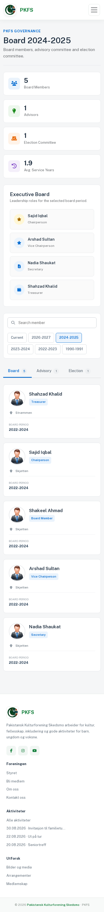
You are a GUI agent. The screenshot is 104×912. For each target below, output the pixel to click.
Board (16, 371)
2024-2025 (68, 338)
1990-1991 (74, 349)
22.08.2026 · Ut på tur (24, 837)
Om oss (12, 789)
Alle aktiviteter (18, 820)
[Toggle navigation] (94, 10)
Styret (11, 773)
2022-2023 (47, 349)
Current (17, 338)
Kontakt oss (16, 798)
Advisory (47, 371)
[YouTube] (34, 750)
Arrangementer (18, 876)
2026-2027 (41, 338)
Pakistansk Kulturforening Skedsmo (53, 904)
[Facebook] (11, 750)
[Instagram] (23, 750)
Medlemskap (16, 884)
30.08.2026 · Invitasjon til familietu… (35, 828)
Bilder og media (19, 867)
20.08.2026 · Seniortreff (26, 845)
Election (79, 371)
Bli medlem (15, 781)
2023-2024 (20, 349)
